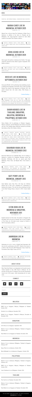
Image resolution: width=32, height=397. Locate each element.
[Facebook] (10, 283)
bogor (28, 99)
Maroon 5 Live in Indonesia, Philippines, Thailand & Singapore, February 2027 (16, 329)
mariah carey (12, 44)
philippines (22, 132)
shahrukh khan (22, 169)
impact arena (17, 135)
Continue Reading (25, 94)
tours (18, 43)
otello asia (10, 102)
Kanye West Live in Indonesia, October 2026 (11, 348)
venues (22, 43)
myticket (27, 137)
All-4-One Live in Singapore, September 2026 (11, 325)
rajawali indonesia (17, 102)
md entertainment (22, 168)
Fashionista (13, 395)
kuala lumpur (27, 135)
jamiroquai (22, 256)
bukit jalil (11, 135)
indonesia (11, 43)
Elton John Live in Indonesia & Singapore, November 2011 (16, 209)
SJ (19, 30)
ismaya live (9, 199)
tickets (15, 43)
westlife (21, 103)
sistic (23, 230)
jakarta (7, 44)
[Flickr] (15, 283)
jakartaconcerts (5, 168)
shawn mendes (8, 140)
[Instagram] (21, 283)
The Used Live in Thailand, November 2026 (11, 380)
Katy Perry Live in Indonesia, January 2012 (16, 177)
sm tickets (25, 140)
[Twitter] (4, 283)
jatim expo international (24, 100)
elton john (11, 228)
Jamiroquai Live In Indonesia (16, 238)
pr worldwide (12, 138)
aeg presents (24, 134)
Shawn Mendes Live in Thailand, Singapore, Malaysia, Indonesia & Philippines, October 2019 (15, 113)
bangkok (6, 135)
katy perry (18, 199)
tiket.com (17, 103)
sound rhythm (7, 141)
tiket (6, 45)
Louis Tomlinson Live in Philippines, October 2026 (12, 370)
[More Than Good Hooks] (16, 6)
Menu (3, 13)
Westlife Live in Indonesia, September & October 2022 (16, 78)
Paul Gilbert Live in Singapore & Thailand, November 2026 (14, 333)
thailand (3, 134)
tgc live (6, 70)
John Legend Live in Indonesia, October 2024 (16, 53)
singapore (28, 132)
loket (14, 69)
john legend (4, 69)
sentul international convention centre (16, 45)
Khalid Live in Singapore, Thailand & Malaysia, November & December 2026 (16, 315)
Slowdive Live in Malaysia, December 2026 (11, 311)
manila (11, 137)
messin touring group (19, 137)
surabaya (12, 103)
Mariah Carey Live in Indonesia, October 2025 (16, 27)
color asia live (14, 100)
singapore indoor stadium (17, 140)
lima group (9, 69)
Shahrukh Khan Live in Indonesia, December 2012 (16, 149)
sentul (28, 168)
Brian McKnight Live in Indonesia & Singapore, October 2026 (15, 351)
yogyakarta (25, 103)
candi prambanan (5, 100)
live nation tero (5, 137)
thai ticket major (14, 141)
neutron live (4, 102)
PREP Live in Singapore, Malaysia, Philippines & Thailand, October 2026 (16, 307)
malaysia (17, 132)
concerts (6, 43)
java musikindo (13, 168)
